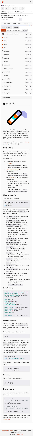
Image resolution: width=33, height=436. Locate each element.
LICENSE (6, 75)
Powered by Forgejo (7, 430)
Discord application (13, 170)
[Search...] (20, 19)
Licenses (18, 434)
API (22, 434)
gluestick (11, 6)
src (4, 47)
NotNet (5, 6)
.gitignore (6, 54)
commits (7, 23)
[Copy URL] (23, 30)
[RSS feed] (2, 8)
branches (17, 23)
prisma (5, 40)
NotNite (27, 142)
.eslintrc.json (7, 51)
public (5, 44)
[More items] (31, 12)
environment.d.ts (8, 68)
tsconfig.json (7, 93)
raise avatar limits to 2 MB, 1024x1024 (19, 34)
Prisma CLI (6, 419)
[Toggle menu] (30, 2)
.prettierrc (6, 58)
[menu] (26, 30)
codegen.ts (7, 65)
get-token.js (7, 72)
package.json (7, 86)
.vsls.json (6, 61)
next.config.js (7, 79)
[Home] (3, 2)
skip (7, 144)
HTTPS (3, 30)
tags (27, 23)
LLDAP (10, 164)
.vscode (6, 37)
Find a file (16, 27)
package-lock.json (8, 82)
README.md (7, 89)
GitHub (12, 177)
